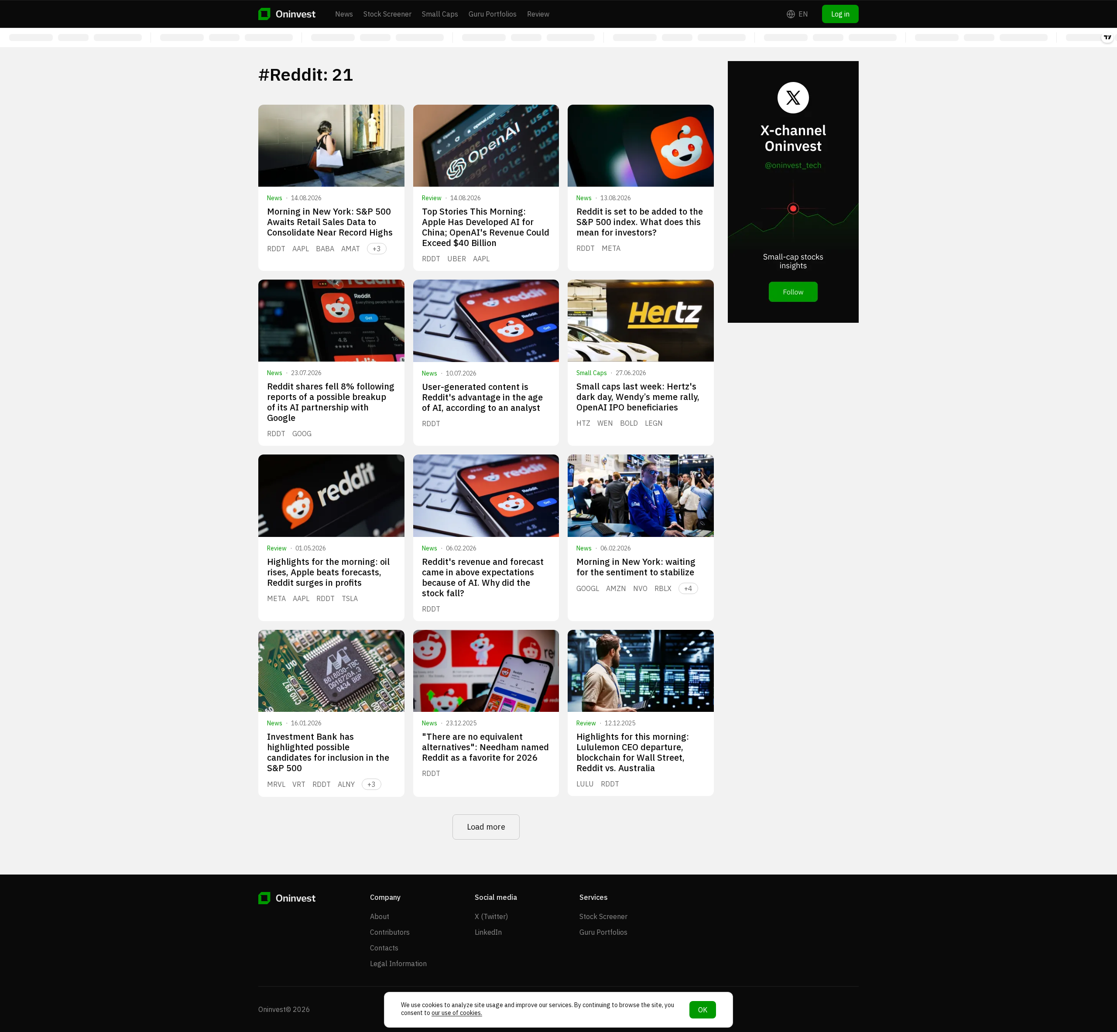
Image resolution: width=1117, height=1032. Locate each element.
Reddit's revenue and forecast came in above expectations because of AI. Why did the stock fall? (483, 577)
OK (702, 1009)
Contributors (390, 932)
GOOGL (587, 588)
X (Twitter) (491, 916)
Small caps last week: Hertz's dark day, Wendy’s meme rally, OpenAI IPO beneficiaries (637, 396)
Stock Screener (387, 14)
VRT (298, 784)
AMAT (350, 248)
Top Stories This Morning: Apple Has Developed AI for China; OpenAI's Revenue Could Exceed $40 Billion (485, 227)
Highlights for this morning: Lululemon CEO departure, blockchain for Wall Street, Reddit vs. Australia (632, 752)
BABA (325, 248)
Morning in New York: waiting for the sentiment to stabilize (636, 567)
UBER (456, 258)
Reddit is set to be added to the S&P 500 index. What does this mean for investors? (639, 221)
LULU (585, 783)
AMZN (616, 588)
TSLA (350, 598)
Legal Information (398, 963)
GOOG (302, 433)
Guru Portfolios (493, 14)
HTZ (583, 423)
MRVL (276, 784)
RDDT (276, 248)
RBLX (663, 588)
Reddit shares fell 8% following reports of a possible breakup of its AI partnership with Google (330, 402)
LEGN (654, 423)
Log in (840, 14)
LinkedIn (488, 932)
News (344, 14)
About (379, 916)
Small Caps (440, 14)
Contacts (384, 947)
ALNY (346, 784)
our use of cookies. (457, 1013)
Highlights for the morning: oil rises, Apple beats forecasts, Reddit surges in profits (328, 572)
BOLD (629, 423)
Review (538, 14)
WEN (605, 423)
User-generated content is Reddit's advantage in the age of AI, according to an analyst (482, 397)
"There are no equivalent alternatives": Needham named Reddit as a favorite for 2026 (485, 747)
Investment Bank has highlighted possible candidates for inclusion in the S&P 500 (328, 752)
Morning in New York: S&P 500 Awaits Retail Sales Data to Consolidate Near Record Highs (330, 221)
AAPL (300, 248)
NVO (640, 588)
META (611, 248)
